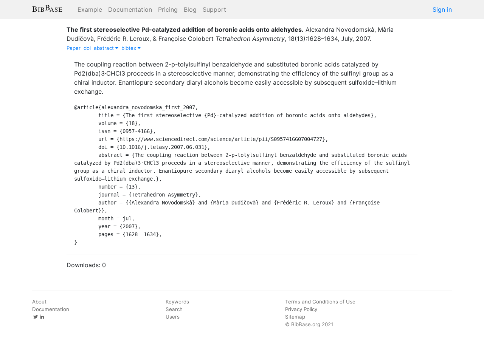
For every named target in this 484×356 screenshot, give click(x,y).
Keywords (177, 302)
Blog (190, 9)
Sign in (442, 9)
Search (174, 309)
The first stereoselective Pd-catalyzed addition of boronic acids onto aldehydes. (185, 29)
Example (90, 9)
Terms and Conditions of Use (320, 302)
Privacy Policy (301, 309)
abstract (104, 48)
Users (173, 317)
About (39, 302)
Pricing (168, 9)
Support (214, 9)
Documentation (130, 9)
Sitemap (295, 317)
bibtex (129, 48)
